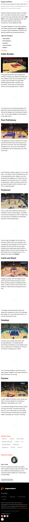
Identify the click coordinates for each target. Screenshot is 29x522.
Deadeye (4, 47)
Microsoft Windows (6, 444)
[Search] (24, 1)
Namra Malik (4, 464)
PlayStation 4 (5, 447)
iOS (22, 441)
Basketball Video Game (7, 441)
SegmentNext (6, 2)
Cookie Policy (12, 496)
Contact (4, 499)
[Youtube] (7, 516)
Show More (4, 50)
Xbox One (20, 447)
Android (17, 441)
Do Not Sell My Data (22, 508)
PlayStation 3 (16, 444)
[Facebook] (5, 516)
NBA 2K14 (4, 438)
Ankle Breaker (6, 38)
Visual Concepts (20, 438)
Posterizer (5, 43)
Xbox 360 (13, 447)
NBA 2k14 (21, 28)
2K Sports (12, 438)
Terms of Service (21, 496)
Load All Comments (7, 480)
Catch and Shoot (6, 45)
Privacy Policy (4, 496)
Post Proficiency (6, 41)
